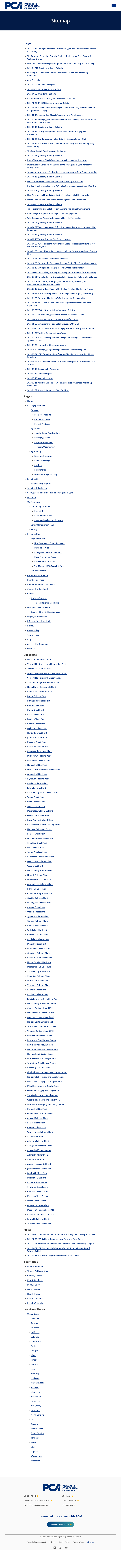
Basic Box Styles (41, 547)
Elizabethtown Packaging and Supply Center (47, 1072)
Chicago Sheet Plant (36, 907)
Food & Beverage (42, 460)
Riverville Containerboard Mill (40, 1214)
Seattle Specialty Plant (37, 852)
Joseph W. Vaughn (35, 1303)
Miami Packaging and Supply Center (43, 1086)
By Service (35, 428)
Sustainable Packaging (37, 488)
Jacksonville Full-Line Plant (39, 1168)
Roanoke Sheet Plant (36, 989)
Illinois (34, 1360)
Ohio (33, 1419)
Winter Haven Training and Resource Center (47, 673)
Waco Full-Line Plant (36, 806)
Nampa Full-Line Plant (37, 765)
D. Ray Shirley (33, 1285)
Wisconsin (35, 1460)
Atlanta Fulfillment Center (38, 1155)
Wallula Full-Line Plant (37, 930)
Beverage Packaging (43, 456)
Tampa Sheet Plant (35, 797)
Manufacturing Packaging (45, 474)
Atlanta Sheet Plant (35, 1159)
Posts (27, 44)
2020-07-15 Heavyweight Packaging (43, 369)
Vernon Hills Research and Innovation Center (47, 664)
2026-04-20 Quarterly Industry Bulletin (44, 204)
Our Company (33, 502)
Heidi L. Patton (33, 1294)
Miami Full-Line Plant (36, 944)
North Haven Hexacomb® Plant (41, 687)
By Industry (36, 451)
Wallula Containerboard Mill (39, 1035)
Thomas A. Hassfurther (37, 1271)
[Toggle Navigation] (113, 5)
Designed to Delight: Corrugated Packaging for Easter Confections (56, 199)
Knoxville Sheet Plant (36, 742)
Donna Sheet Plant (35, 710)
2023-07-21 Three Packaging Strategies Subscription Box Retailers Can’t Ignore (62, 277)
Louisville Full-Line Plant (38, 1219)
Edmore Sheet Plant (36, 834)
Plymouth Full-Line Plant (38, 778)
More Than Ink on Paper (45, 557)
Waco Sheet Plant (35, 866)
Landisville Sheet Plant (37, 1173)
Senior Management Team (42, 525)
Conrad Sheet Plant (36, 705)
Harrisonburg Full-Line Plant (40, 870)
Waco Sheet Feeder (36, 801)
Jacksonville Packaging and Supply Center (45, 1077)
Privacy (30, 625)
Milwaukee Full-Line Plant (38, 760)
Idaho (33, 1355)
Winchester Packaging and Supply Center (45, 1104)
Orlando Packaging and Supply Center (44, 1090)
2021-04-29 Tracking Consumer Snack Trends (47, 333)
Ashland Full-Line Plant (37, 1118)
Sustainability (33, 479)
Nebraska (35, 1401)
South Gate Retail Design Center (41, 1063)
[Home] (22, 5)
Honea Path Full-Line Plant (39, 962)
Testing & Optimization (44, 447)
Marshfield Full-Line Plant (38, 948)
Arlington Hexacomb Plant (39, 1145)
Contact (30, 593)
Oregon (34, 1424)
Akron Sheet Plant (35, 1136)
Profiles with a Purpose (44, 561)
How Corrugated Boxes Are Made (49, 543)
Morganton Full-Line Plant (39, 967)
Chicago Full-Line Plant (37, 934)
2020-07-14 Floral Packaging (39, 373)
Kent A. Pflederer (35, 1280)
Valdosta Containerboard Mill (40, 1031)
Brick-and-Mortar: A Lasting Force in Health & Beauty (51, 98)
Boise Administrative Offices (40, 820)
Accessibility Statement (37, 644)
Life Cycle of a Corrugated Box (48, 552)
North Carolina (37, 1415)
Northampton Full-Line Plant (40, 838)
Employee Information (37, 616)
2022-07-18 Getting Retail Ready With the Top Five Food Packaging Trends (60, 289)
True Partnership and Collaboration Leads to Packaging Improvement (58, 209)
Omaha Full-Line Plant (37, 774)
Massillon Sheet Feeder (37, 1196)
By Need (35, 410)
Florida (34, 1346)
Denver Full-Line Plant (37, 1109)
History (34, 529)
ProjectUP (38, 511)
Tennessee (35, 1438)
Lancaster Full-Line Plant (38, 746)
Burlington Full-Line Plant (38, 700)
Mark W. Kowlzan (35, 1266)
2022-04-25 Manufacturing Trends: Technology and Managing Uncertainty (60, 293)
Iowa (33, 1369)
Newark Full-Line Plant (37, 875)
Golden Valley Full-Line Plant (40, 884)
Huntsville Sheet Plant (37, 733)
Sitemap (31, 648)
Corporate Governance (37, 575)
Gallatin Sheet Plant (36, 723)
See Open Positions (59, 1524)
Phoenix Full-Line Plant (37, 925)
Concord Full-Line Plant (37, 1191)
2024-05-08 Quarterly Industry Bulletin (44, 222)
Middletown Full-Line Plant (39, 756)
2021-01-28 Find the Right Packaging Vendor (47, 345)
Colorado (35, 1337)
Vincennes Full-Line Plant (38, 985)
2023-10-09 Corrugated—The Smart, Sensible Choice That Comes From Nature (62, 263)
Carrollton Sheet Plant (37, 843)
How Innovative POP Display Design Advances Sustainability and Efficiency (60, 63)
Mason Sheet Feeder (36, 1200)
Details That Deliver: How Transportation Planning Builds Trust (55, 181)
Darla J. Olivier (33, 1289)
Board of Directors (35, 580)
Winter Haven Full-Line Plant (40, 1132)
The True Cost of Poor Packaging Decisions (46, 151)
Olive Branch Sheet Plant (38, 815)
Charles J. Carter (34, 1275)
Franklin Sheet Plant (36, 719)
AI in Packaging (34, 80)
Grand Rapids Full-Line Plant (40, 1113)
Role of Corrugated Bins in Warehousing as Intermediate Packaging (57, 160)
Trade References (39, 598)
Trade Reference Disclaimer (46, 603)
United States (33, 1314)
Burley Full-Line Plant (36, 696)
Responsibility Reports (41, 483)
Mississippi (36, 1396)
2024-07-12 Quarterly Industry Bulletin (44, 127)
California (35, 1332)
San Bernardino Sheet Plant (39, 957)
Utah (33, 1447)
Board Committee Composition (41, 584)
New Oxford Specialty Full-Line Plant (43, 769)
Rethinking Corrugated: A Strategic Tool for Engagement (52, 213)
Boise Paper (30, 1496)
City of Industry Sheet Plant (39, 893)
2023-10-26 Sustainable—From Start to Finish (47, 258)
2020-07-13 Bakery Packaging (40, 378)
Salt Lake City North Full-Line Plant (42, 999)
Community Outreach (40, 506)
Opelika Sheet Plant (36, 911)
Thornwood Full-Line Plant (39, 1223)
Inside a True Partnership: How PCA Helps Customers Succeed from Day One (61, 186)
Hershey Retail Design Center (40, 1054)
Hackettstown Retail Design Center (42, 1049)
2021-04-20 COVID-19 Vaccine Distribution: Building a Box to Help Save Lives (61, 1234)
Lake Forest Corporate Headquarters (43, 824)
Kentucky (35, 1373)
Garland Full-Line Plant (37, 921)
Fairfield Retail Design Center (40, 1044)
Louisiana (35, 1378)
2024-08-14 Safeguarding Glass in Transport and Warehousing (55, 115)
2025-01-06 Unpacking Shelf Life (41, 94)
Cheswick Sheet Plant (36, 1127)
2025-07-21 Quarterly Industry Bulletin (44, 155)
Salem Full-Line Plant (36, 788)
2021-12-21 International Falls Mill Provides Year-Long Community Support (60, 1243)
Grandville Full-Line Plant (38, 953)
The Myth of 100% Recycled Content (50, 566)
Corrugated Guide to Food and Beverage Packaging (50, 492)
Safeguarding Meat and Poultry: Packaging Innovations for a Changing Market (62, 172)
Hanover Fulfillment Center (39, 829)
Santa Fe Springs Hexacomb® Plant (43, 682)
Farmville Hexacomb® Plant (39, 691)
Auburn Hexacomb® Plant (39, 1164)
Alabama (35, 1318)
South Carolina (37, 1433)
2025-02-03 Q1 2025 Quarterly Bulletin (44, 89)
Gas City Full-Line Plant (37, 898)
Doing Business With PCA (38, 607)
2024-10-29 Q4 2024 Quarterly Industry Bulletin (48, 103)
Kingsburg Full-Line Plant (38, 1067)
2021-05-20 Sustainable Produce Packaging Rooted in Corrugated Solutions (60, 328)
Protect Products (42, 424)
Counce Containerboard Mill (39, 1008)
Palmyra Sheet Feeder (37, 1182)
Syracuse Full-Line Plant (38, 916)
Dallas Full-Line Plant (36, 1177)
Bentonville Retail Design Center (41, 1040)
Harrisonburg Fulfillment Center (41, 1003)
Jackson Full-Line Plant (37, 737)
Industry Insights (38, 570)
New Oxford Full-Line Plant (39, 861)
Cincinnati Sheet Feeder (37, 1187)
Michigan (35, 1387)
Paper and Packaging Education (48, 520)
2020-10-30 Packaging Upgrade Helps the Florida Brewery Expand (56, 349)
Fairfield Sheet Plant (36, 714)
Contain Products (42, 419)
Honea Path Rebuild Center (39, 659)
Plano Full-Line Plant (36, 889)
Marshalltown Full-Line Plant (40, 811)
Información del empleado (39, 621)
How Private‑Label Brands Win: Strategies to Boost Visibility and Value (58, 195)
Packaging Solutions (36, 405)
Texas (33, 1442)
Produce (38, 465)
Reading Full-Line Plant (37, 783)
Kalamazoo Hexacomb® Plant (40, 856)
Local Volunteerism (43, 515)
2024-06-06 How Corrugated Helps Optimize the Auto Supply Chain (57, 139)
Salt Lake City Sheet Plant (38, 971)
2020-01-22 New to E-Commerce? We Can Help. (48, 390)
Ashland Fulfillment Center (39, 1150)
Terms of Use (33, 635)
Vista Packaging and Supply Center (42, 1095)
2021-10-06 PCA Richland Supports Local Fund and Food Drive (55, 1239)
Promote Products (42, 414)
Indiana (34, 1364)
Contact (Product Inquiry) (38, 589)
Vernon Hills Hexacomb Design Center (44, 678)
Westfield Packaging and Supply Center (44, 1100)
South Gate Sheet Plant (37, 980)
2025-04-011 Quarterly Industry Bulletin (45, 68)
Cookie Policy (33, 630)
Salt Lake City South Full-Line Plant (42, 792)
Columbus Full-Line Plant (38, 976)
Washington (36, 1456)
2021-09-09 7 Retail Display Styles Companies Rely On (51, 310)
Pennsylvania (37, 1428)
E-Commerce (40, 470)
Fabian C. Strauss (35, 1298)
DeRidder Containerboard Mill (40, 1012)
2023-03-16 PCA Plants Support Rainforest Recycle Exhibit (53, 1255)
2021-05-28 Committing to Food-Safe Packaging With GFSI (53, 324)
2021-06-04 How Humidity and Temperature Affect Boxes (52, 319)
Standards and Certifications (47, 433)
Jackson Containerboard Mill (40, 1022)
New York (35, 1410)
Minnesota (35, 1392)
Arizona (34, 1323)
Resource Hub (33, 534)
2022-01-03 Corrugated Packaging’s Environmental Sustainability (56, 298)
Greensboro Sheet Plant (38, 1205)
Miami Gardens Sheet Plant (39, 751)
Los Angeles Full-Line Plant (39, 902)
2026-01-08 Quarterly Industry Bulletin (44, 190)
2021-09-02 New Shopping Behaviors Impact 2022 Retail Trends (55, 314)
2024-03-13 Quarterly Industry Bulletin (44, 234)
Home (30, 401)
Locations (31, 497)
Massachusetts (37, 1382)
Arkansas (35, 1327)
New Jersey (36, 1405)
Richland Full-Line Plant (37, 994)
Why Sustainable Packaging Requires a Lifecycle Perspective (54, 218)
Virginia (34, 1451)
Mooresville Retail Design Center (41, 1058)
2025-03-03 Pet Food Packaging (41, 84)
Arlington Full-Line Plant (38, 1141)
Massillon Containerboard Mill (40, 1210)
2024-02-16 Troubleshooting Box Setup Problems (49, 239)
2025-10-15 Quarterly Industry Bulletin (44, 176)
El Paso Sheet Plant (35, 847)
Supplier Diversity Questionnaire (45, 612)
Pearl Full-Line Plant (36, 1122)
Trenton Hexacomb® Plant (39, 668)
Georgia (34, 1350)
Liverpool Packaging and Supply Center (44, 1081)
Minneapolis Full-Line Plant (39, 879)
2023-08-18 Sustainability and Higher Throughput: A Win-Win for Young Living (61, 272)
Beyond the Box (38, 538)
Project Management (43, 442)
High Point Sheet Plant (37, 728)
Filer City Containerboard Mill (40, 1017)
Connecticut (36, 1341)
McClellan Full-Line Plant (38, 939)
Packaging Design (42, 437)
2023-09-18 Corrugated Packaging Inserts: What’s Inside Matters (55, 267)
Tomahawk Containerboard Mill (41, 1026)
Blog (29, 639)
